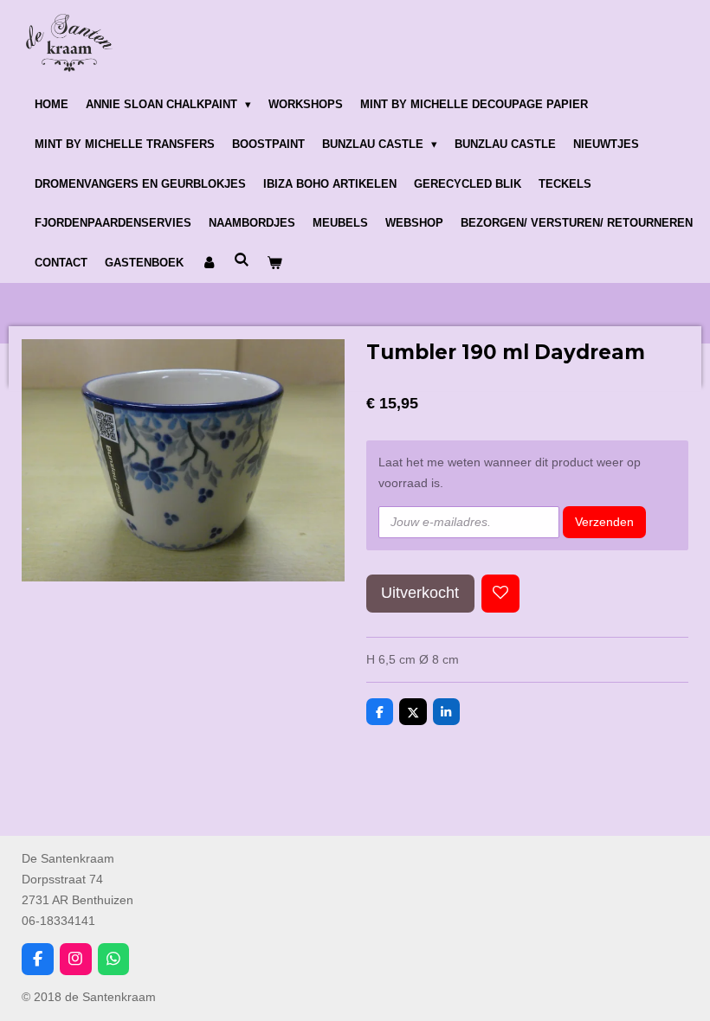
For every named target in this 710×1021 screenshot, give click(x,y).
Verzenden (604, 522)
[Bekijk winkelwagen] (274, 263)
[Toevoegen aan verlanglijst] (500, 594)
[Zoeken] (241, 260)
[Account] (208, 263)
